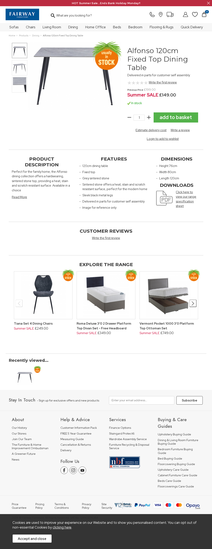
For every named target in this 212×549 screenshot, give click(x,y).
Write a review (180, 130)
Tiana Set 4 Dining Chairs (33, 324)
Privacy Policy (86, 506)
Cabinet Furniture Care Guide (177, 475)
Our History (19, 428)
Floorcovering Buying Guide (176, 464)
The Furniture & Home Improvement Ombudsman (30, 446)
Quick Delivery (192, 27)
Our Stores (19, 433)
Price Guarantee (19, 506)
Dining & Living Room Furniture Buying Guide (178, 442)
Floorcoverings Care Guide (176, 486)
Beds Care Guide (169, 481)
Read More (19, 197)
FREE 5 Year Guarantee (76, 433)
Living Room (52, 27)
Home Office (95, 27)
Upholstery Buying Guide (174, 434)
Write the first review (163, 82)
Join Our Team (22, 439)
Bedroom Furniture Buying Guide (175, 451)
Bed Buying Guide (170, 458)
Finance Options (120, 428)
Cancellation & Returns (75, 445)
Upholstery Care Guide (173, 470)
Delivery (65, 450)
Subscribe (189, 400)
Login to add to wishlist (163, 139)
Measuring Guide (72, 439)
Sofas (14, 27)
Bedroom (135, 27)
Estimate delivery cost (151, 130)
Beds (117, 27)
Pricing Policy (39, 506)
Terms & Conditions (61, 506)
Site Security (106, 506)
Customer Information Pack (78, 428)
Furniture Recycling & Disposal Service (129, 446)
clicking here (62, 527)
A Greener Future (24, 454)
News (15, 459)
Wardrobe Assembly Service (128, 439)
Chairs (30, 27)
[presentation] (19, 303)
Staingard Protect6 (122, 433)
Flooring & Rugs (161, 27)
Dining (73, 27)
